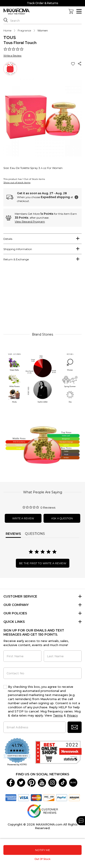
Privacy (72, 715)
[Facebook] (11, 782)
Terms (58, 715)
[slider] (42, 299)
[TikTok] (63, 782)
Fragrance (24, 30)
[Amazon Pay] (74, 797)
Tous (9, 37)
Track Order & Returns (42, 3)
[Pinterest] (31, 782)
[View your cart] (70, 11)
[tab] (42, 238)
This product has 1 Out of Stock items (24, 179)
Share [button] (80, 64)
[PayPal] (61, 797)
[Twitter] (21, 782)
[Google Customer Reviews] (42, 811)
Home (7, 30)
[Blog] (73, 782)
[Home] (16, 11)
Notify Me (42, 850)
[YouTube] (42, 782)
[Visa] (23, 797)
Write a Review (12, 55)
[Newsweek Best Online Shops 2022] (58, 752)
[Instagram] (52, 782)
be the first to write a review (42, 563)
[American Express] (10, 797)
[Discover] (49, 797)
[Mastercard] (36, 797)
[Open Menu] (79, 11)
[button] (73, 64)
